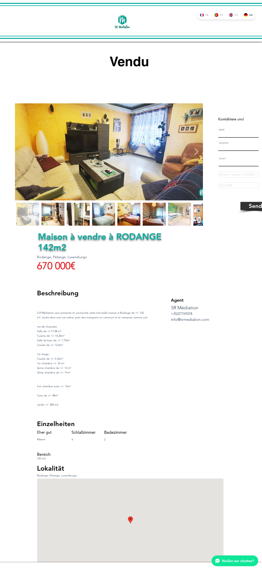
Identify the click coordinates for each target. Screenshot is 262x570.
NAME (222, 130)
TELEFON (223, 143)
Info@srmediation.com (190, 319)
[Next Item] (196, 152)
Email (222, 159)
